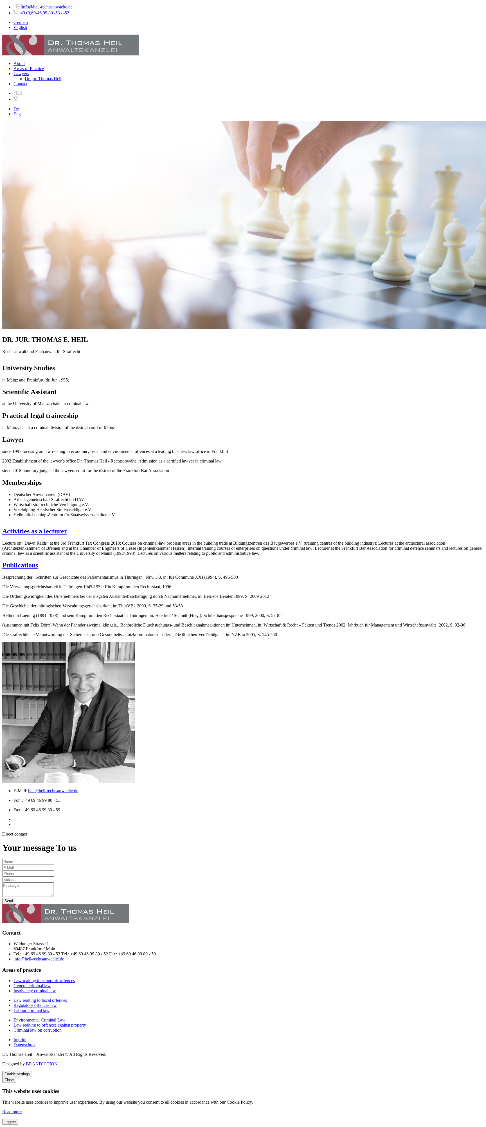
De (16, 108)
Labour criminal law (32, 1010)
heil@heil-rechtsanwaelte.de (53, 790)
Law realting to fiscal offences (40, 1000)
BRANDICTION (42, 1063)
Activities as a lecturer (34, 531)
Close (9, 1080)
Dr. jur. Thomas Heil (43, 78)
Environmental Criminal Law (40, 1020)
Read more (12, 1111)
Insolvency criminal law (35, 990)
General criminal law (32, 985)
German (21, 22)
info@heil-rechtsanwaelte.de (47, 7)
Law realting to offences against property (50, 1025)
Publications (20, 565)
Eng (17, 113)
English (20, 27)
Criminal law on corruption (38, 1030)
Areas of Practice (29, 68)
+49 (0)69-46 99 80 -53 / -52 (43, 12)
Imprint (20, 1039)
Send (8, 901)
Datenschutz (24, 1044)
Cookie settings (17, 1074)
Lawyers (21, 73)
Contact (20, 83)
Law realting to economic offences (44, 980)
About (19, 63)
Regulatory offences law (35, 1005)
